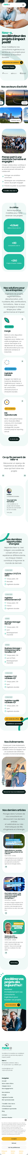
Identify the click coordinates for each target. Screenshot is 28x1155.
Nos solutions (6, 1092)
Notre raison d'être (7, 1083)
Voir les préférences (14, 1147)
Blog (3, 1111)
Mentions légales (7, 1117)
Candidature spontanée (9, 1109)
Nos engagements (7, 1088)
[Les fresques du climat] (14, 772)
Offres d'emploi (6, 1106)
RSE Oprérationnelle (8, 1100)
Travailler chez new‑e (8, 1104)
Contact (4, 1115)
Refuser (14, 1143)
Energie (4, 1095)
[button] (25, 1120)
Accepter (14, 1139)
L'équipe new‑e (6, 1086)
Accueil (4, 1081)
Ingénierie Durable (7, 1097)
